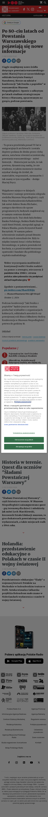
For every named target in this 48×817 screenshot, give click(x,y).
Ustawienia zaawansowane (24, 433)
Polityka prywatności (22, 402)
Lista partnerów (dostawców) (16, 424)
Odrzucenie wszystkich (24, 440)
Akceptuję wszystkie (24, 447)
